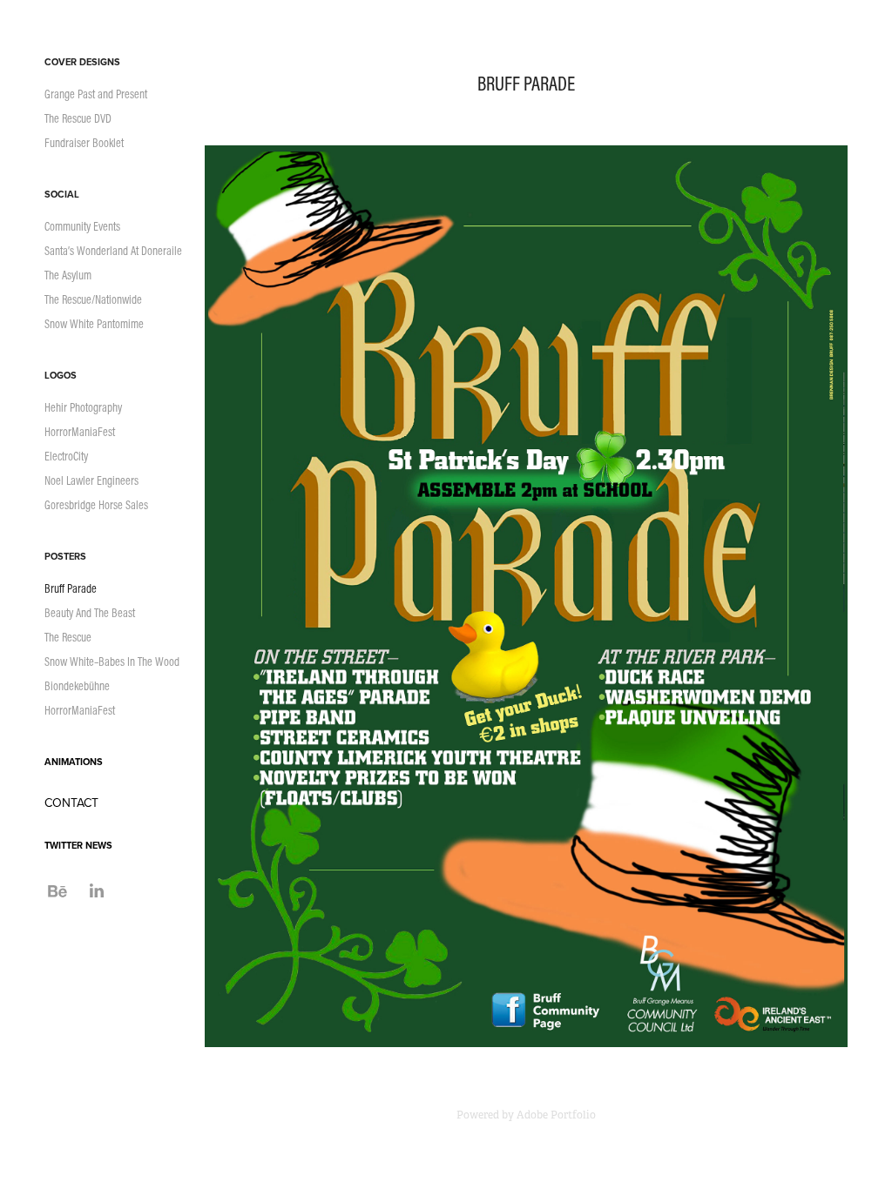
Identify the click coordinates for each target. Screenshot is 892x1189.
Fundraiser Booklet (84, 143)
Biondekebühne (77, 686)
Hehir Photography (83, 407)
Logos (60, 375)
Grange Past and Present (95, 94)
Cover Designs (82, 62)
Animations (73, 762)
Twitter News (78, 845)
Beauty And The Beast (89, 613)
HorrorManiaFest (79, 432)
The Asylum (67, 275)
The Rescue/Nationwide (93, 299)
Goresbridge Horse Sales (96, 505)
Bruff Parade (70, 588)
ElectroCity (66, 456)
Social (61, 194)
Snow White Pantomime (94, 324)
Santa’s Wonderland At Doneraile (113, 251)
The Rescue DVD (78, 118)
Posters (65, 556)
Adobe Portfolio (556, 1115)
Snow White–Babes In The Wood (111, 661)
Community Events (82, 226)
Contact (71, 802)
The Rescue (67, 637)
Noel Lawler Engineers (91, 480)
